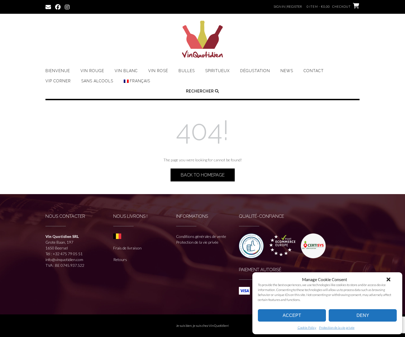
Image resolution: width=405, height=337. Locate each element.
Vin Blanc (126, 71)
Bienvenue (57, 71)
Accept (292, 315)
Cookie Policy (307, 327)
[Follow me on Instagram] (67, 6)
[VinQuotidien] (202, 40)
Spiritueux (217, 71)
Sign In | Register (288, 6)
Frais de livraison (127, 248)
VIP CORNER (58, 81)
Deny (363, 315)
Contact (314, 71)
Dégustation (255, 71)
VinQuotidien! (219, 326)
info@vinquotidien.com (64, 259)
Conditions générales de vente (201, 236)
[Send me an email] (48, 6)
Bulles (187, 71)
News (286, 71)
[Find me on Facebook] (58, 6)
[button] (388, 279)
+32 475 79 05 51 (68, 253)
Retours (120, 259)
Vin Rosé (158, 71)
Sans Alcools (97, 81)
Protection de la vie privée (337, 327)
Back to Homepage (203, 175)
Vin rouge (92, 71)
